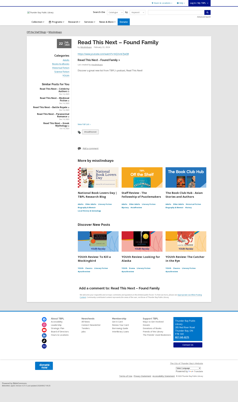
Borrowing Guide (120, 328)
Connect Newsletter (91, 325)
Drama (132, 268)
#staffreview (136, 207)
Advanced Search (204, 17)
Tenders (86, 328)
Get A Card (117, 321)
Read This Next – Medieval (54, 99)
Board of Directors (60, 331)
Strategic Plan (57, 328)
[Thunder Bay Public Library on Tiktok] (44, 341)
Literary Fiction (105, 204)
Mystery (125, 207)
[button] (161, 3)
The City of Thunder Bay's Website (186, 363)
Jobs (84, 331)
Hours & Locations (60, 334)
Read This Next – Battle (50, 107)
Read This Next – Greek (56, 124)
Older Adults (90, 204)
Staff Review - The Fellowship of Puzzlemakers (141, 195)
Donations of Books (152, 328)
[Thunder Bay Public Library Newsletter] (44, 346)
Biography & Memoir (87, 207)
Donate (146, 325)
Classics (88, 268)
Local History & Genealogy (89, 211)
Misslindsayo (55, 32)
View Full (83, 124)
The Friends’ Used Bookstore (157, 334)
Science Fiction (61, 71)
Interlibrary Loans (120, 331)
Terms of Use (125, 376)
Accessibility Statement (163, 376)
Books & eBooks (60, 64)
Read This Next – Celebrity (54, 90)
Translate (198, 371)
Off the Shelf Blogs (36, 32)
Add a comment (90, 148)
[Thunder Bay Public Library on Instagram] (44, 324)
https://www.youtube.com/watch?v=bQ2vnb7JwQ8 (103, 53)
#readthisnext (90, 132)
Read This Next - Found (98, 60)
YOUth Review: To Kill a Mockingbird (94, 259)
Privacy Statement (142, 376)
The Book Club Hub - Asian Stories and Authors (184, 195)
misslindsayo (86, 47)
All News (86, 321)
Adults (66, 60)
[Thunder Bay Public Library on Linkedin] (44, 335)
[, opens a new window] (44, 369)
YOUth (66, 75)
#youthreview (84, 271)
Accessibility (57, 321)
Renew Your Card (120, 325)
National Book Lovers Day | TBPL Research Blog (97, 195)
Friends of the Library (153, 331)
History (188, 207)
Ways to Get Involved (153, 321)
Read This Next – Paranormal (53, 115)
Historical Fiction (60, 68)
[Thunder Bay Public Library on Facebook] (44, 319)
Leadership (56, 325)
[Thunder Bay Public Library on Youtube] (44, 330)
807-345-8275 (182, 337)
